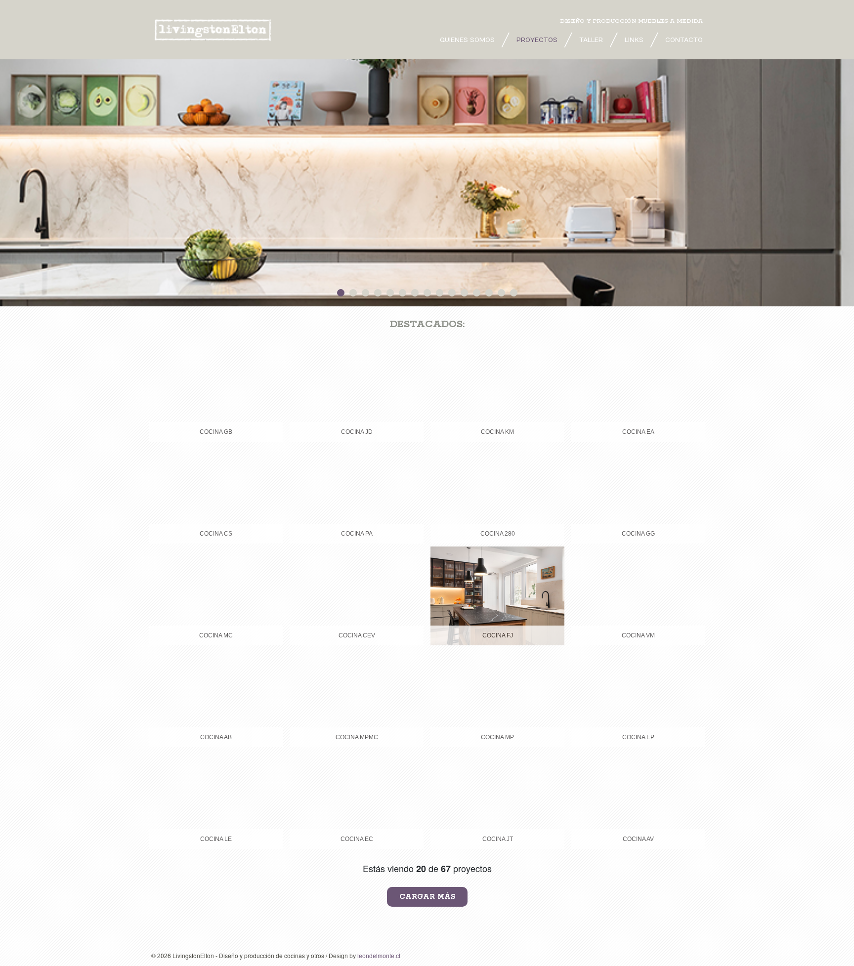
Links (634, 40)
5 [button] (390, 292)
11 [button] (464, 292)
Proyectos (536, 40)
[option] (427, 182)
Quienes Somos (467, 40)
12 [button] (476, 292)
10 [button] (452, 292)
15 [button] (513, 292)
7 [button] (415, 292)
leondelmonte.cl (378, 956)
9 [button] (439, 292)
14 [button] (501, 292)
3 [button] (365, 292)
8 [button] (427, 292)
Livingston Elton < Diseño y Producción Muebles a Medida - (215, 29)
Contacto (684, 40)
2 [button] (353, 292)
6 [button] (402, 292)
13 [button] (489, 292)
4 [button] (378, 292)
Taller (591, 40)
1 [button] (340, 292)
